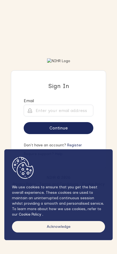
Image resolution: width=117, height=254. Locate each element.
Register (74, 145)
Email (29, 100)
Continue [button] (59, 128)
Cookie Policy (30, 214)
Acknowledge (58, 226)
